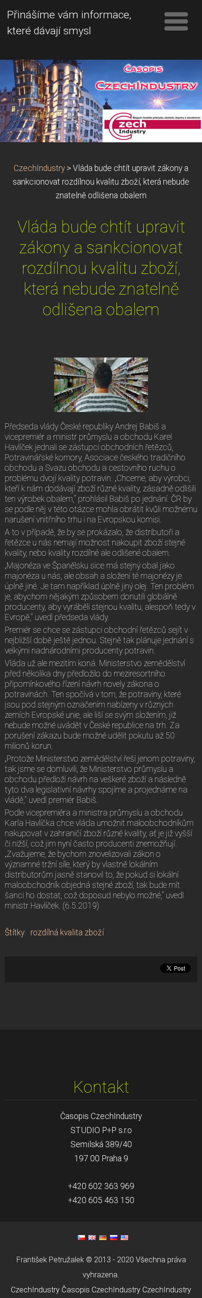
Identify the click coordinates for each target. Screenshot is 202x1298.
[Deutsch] (103, 1237)
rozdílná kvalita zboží (67, 932)
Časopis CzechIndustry (101, 1289)
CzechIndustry (39, 168)
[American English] (124, 1237)
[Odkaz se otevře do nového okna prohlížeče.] (101, 384)
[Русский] (113, 1237)
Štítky (14, 932)
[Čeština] (81, 1237)
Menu (176, 21)
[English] (92, 1237)
